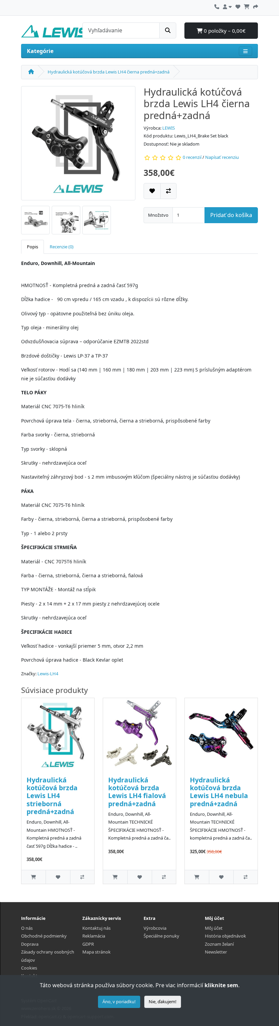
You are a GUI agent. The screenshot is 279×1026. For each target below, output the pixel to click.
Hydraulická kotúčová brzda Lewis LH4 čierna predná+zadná (108, 72)
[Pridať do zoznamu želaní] (152, 191)
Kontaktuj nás (96, 928)
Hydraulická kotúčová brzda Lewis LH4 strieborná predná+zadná (52, 795)
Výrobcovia (155, 928)
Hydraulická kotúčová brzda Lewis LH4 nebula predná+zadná (219, 791)
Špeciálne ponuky (161, 936)
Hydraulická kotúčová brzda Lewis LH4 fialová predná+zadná (137, 791)
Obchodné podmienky (44, 936)
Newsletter (216, 952)
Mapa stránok (96, 952)
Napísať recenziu (222, 157)
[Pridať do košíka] (33, 877)
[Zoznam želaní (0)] (237, 6)
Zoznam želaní (219, 944)
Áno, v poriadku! (119, 1001)
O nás (27, 928)
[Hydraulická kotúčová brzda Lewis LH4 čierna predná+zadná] (78, 145)
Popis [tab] (32, 247)
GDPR (88, 944)
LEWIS (168, 128)
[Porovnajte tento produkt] (168, 191)
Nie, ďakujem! (163, 1001)
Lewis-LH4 (47, 674)
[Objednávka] (255, 6)
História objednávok (225, 936)
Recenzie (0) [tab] (61, 247)
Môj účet (214, 928)
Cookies (29, 968)
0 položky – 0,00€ (224, 30)
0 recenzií (192, 157)
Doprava (29, 944)
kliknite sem (221, 985)
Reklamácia (93, 936)
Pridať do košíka (231, 215)
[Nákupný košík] (246, 6)
